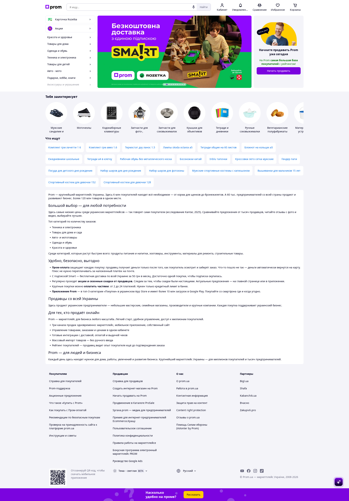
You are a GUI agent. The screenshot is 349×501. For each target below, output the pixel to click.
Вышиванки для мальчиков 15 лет (279, 170)
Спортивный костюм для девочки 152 (72, 182)
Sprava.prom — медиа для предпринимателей (142, 410)
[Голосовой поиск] (193, 7)
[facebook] (248, 471)
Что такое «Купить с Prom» (66, 403)
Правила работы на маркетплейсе (134, 443)
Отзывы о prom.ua (188, 417)
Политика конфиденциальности (133, 435)
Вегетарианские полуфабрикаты (277, 129)
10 (184, 84)
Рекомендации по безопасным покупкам (74, 417)
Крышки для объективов (194, 129)
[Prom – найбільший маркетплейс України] (53, 7)
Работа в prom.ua (187, 388)
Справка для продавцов (128, 381)
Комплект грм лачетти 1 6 (64, 147)
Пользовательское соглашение (132, 428)
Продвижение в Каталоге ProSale (133, 403)
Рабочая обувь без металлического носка (146, 159)
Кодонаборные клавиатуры (111, 129)
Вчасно (244, 403)
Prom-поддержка (59, 388)
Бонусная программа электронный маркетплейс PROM (135, 451)
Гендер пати (289, 159)
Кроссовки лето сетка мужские (254, 159)
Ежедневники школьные (63, 159)
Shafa (243, 388)
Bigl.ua (244, 381)
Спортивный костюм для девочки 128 (127, 182)
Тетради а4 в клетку (99, 159)
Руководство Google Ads (128, 461)
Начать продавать (278, 70)
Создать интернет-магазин (130, 388)
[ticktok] (262, 471)
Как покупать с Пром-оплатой (67, 410)
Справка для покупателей (65, 381)
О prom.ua (182, 381)
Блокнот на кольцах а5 (258, 147)
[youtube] (242, 471)
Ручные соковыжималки (250, 129)
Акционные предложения (65, 395)
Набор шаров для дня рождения (120, 170)
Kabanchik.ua (248, 395)
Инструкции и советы (62, 435)
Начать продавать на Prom (130, 395)
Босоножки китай (191, 159)
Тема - (128, 470)
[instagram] (255, 471)
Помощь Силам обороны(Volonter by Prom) (191, 426)
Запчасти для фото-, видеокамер (139, 131)
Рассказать (193, 494)
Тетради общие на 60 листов (218, 147)
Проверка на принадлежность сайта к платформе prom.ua (73, 426)
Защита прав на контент (191, 403)
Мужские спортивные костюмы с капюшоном (221, 170)
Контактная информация (192, 395)
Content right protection (191, 410)
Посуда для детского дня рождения (70, 170)
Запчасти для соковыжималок (167, 129)
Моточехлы (84, 127)
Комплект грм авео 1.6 (103, 147)
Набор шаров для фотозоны (166, 170)
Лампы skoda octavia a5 (177, 147)
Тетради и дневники (222, 129)
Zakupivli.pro (248, 410)
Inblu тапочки (218, 159)
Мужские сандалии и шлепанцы (56, 131)
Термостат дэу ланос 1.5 (140, 147)
